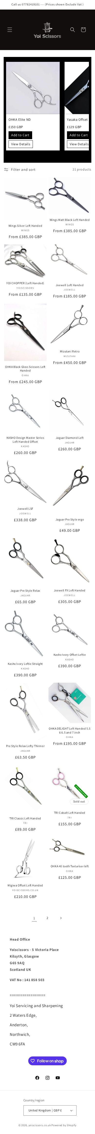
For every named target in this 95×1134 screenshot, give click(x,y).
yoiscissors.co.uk (39, 1125)
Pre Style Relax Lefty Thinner (25, 746)
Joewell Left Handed (70, 285)
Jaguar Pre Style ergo (70, 519)
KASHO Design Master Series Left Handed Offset (25, 439)
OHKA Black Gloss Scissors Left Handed (25, 369)
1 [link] (34, 918)
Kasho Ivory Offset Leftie (70, 654)
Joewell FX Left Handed (70, 590)
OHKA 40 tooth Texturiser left (70, 866)
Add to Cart (20, 135)
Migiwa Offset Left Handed (25, 885)
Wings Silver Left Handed (25, 225)
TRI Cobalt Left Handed (69, 812)
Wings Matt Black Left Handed (70, 220)
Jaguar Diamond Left (70, 438)
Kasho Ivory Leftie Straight (25, 664)
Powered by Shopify (63, 1125)
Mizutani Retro (69, 351)
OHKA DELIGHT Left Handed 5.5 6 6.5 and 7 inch (70, 730)
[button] (9, 29)
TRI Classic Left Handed (25, 818)
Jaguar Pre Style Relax (25, 590)
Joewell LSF (25, 508)
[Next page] (60, 918)
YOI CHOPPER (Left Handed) (25, 283)
